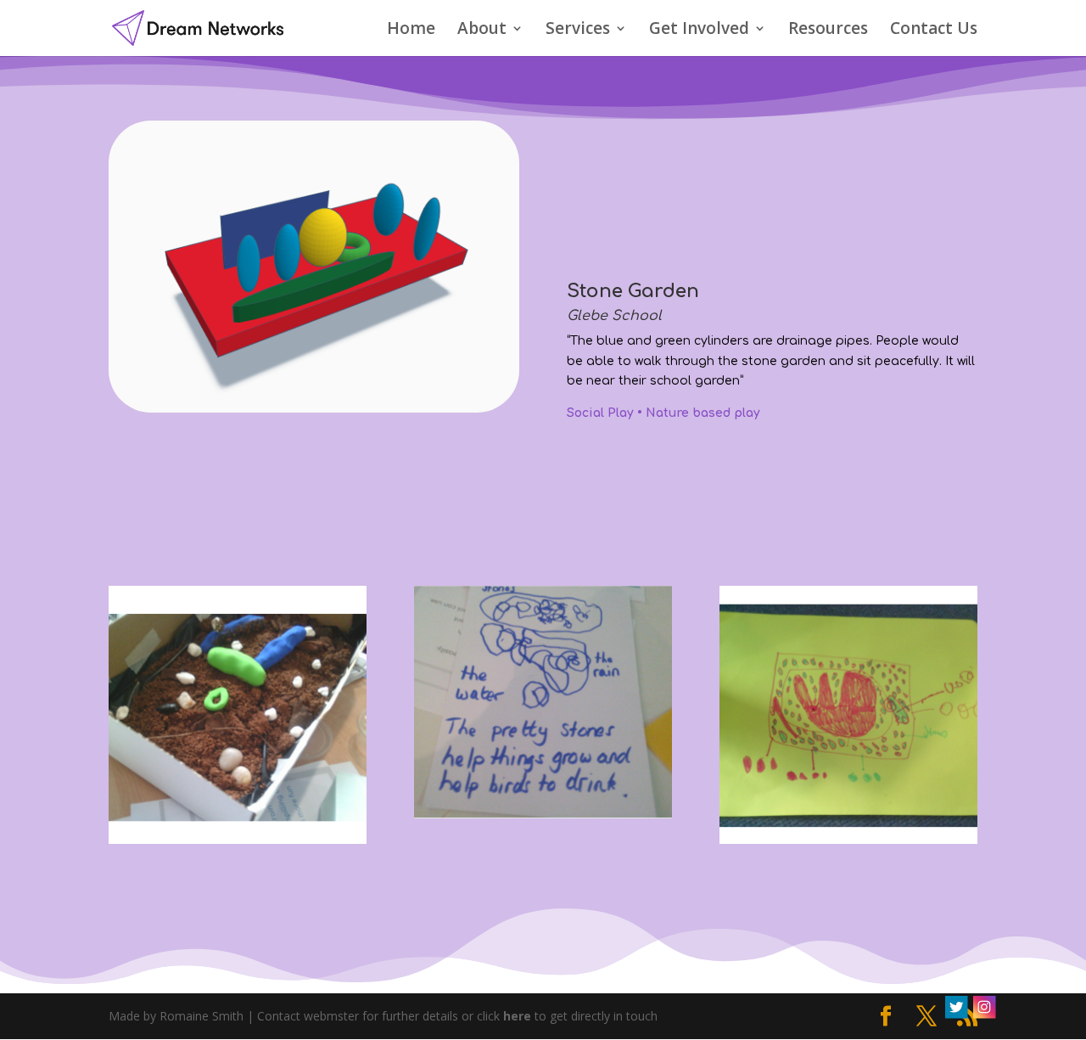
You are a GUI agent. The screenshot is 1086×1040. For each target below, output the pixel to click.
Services (578, 30)
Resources (828, 30)
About (482, 30)
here (517, 1016)
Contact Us (933, 30)
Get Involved (699, 30)
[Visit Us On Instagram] (984, 1016)
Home (411, 30)
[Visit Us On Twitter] (956, 1016)
